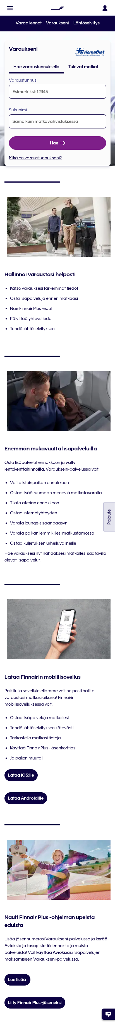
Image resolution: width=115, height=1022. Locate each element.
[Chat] (108, 1014)
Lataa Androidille (26, 798)
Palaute (109, 517)
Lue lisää (17, 979)
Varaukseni (57, 23)
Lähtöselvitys (86, 23)
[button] (10, 8)
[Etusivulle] (57, 8)
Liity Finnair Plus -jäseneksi (35, 1002)
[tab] (36, 66)
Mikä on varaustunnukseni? (35, 157)
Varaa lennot (29, 23)
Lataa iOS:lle (21, 775)
